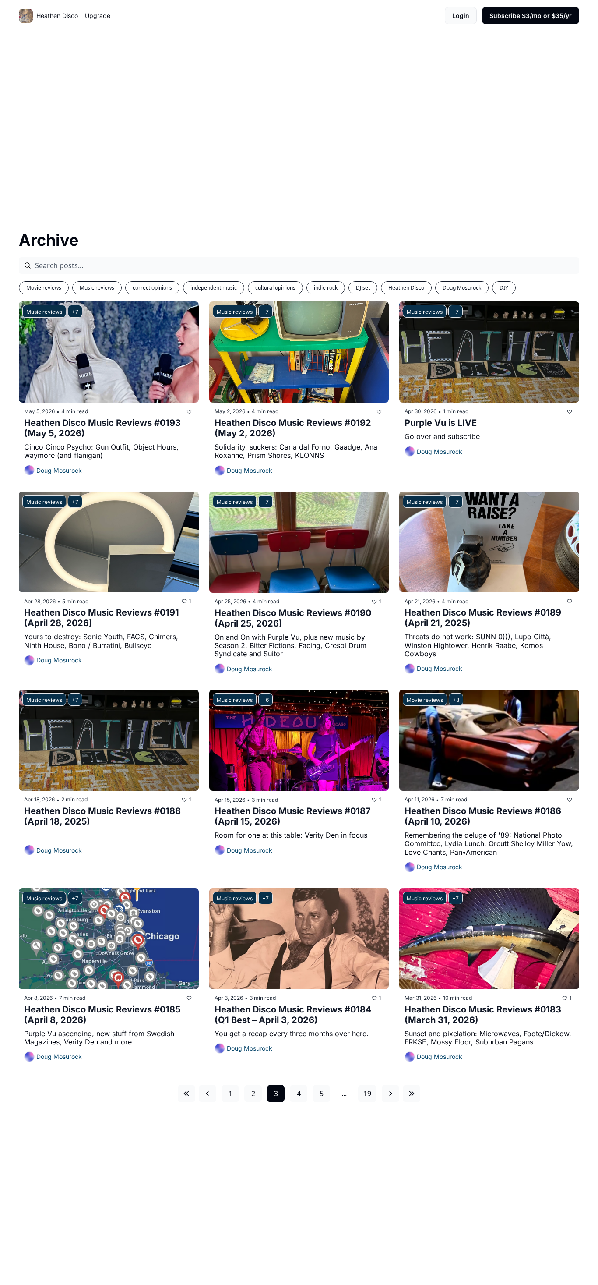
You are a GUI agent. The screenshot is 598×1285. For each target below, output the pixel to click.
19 (367, 1093)
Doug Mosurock (462, 287)
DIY (504, 287)
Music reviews (97, 287)
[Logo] (26, 16)
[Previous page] (207, 1093)
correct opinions (152, 287)
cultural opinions (275, 287)
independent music (213, 287)
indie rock (326, 287)
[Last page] (411, 1093)
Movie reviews (43, 287)
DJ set (363, 287)
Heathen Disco (406, 287)
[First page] (186, 1093)
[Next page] (390, 1093)
